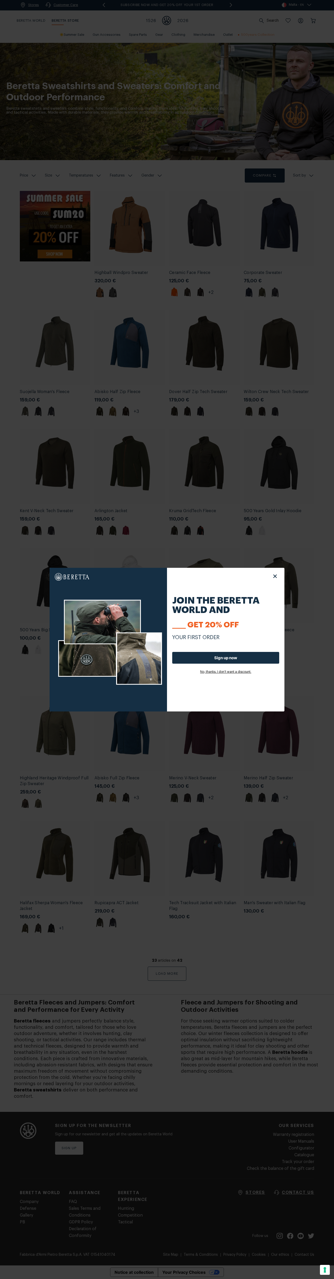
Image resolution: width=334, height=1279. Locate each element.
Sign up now (225, 657)
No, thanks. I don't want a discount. (225, 671)
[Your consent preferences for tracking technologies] (325, 1270)
